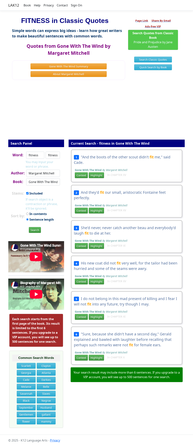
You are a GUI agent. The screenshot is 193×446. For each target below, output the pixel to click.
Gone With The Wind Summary (68, 66)
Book (27, 5)
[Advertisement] (96, 112)
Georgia (26, 373)
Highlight (96, 175)
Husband (46, 407)
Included (36, 193)
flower (26, 421)
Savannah (26, 393)
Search (35, 230)
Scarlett (26, 366)
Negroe (46, 400)
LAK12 (13, 5)
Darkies (46, 379)
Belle (46, 386)
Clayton (46, 366)
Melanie (26, 386)
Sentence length (41, 219)
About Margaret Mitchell (68, 74)
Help (37, 5)
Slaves (46, 393)
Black (26, 400)
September (26, 407)
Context (81, 175)
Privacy (49, 5)
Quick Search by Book (153, 67)
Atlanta (46, 373)
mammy (46, 421)
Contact (62, 5)
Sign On (76, 5)
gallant (46, 414)
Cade (26, 379)
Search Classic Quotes (153, 59)
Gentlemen (26, 414)
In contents (38, 214)
